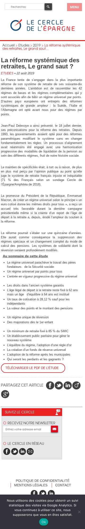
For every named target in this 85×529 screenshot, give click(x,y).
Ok (44, 522)
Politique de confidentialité (42, 481)
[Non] (79, 511)
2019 (37, 45)
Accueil (8, 45)
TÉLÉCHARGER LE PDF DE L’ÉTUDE (33, 368)
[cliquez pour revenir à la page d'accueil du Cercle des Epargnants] (42, 30)
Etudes (23, 45)
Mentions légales (30, 485)
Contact (63, 485)
